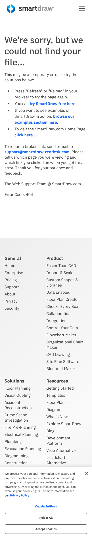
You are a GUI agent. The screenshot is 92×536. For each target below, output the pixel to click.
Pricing (10, 279)
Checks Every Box (62, 306)
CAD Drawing (58, 354)
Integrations (57, 320)
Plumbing (12, 441)
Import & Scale (59, 272)
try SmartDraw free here (52, 103)
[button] (82, 8)
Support (11, 286)
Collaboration (58, 313)
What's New (57, 416)
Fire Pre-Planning (20, 427)
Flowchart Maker (61, 334)
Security (11, 308)
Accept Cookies (45, 529)
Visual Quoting (17, 395)
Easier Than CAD (61, 265)
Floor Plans (56, 402)
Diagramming (16, 455)
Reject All (46, 518)
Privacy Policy (19, 495)
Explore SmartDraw (63, 423)
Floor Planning (17, 388)
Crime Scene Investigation (16, 417)
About (9, 294)
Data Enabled (58, 292)
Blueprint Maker (60, 368)
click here (24, 134)
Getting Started (60, 388)
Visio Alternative (60, 450)
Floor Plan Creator (62, 299)
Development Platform (58, 440)
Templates (55, 395)
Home (9, 265)
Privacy (10, 301)
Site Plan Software (62, 361)
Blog (50, 430)
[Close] (87, 473)
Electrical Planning (21, 434)
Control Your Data (62, 327)
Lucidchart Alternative (56, 460)
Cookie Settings (46, 506)
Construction (15, 462)
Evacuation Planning (22, 448)
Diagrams (54, 409)
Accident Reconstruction (18, 405)
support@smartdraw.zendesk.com (36, 151)
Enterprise (13, 272)
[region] (46, 501)
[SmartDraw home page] (30, 8)
